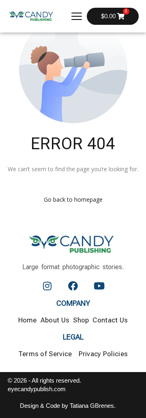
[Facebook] (73, 286)
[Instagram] (47, 286)
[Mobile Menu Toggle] (76, 16)
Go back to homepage (73, 199)
